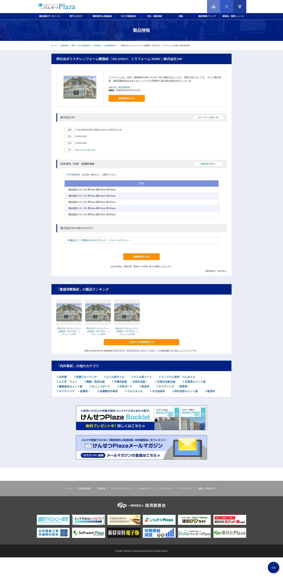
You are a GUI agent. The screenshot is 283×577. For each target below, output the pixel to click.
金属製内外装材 (108, 391)
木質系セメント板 (195, 381)
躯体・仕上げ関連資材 (81, 45)
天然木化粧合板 (166, 381)
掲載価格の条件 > (208, 164)
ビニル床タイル (114, 377)
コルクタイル (134, 391)
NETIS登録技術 (128, 16)
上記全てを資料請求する (141, 342)
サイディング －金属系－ (74, 391)
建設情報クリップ (207, 16)
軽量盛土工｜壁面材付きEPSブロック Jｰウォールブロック (98, 240)
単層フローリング (86, 377)
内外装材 (97, 45)
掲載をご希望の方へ (207, 488)
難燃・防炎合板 (95, 381)
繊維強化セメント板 (70, 386)
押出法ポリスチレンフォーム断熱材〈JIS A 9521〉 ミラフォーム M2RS (127, 331)
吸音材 (145, 386)
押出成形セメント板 (186, 391)
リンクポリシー (166, 488)
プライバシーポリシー (121, 488)
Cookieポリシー (145, 488)
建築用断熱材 (110, 45)
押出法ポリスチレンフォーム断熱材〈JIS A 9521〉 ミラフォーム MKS (98, 331)
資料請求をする (127, 98)
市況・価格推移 (154, 16)
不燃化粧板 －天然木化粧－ (130, 381)
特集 (181, 16)
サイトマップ (185, 488)
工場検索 (101, 488)
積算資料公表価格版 (102, 16)
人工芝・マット (67, 381)
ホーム (54, 45)
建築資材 (64, 45)
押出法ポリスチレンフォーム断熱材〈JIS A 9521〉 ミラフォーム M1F (69, 331)
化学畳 (62, 377)
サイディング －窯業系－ (174, 386)
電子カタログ (76, 16)
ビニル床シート (142, 377)
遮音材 (210, 391)
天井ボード (125, 386)
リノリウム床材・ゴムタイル (177, 377)
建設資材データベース (49, 16)
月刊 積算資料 (73, 174)
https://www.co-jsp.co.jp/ (85, 150)
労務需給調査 (84, 488)
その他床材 (158, 391)
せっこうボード (100, 386)
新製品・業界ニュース (233, 16)
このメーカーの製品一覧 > (208, 117)
